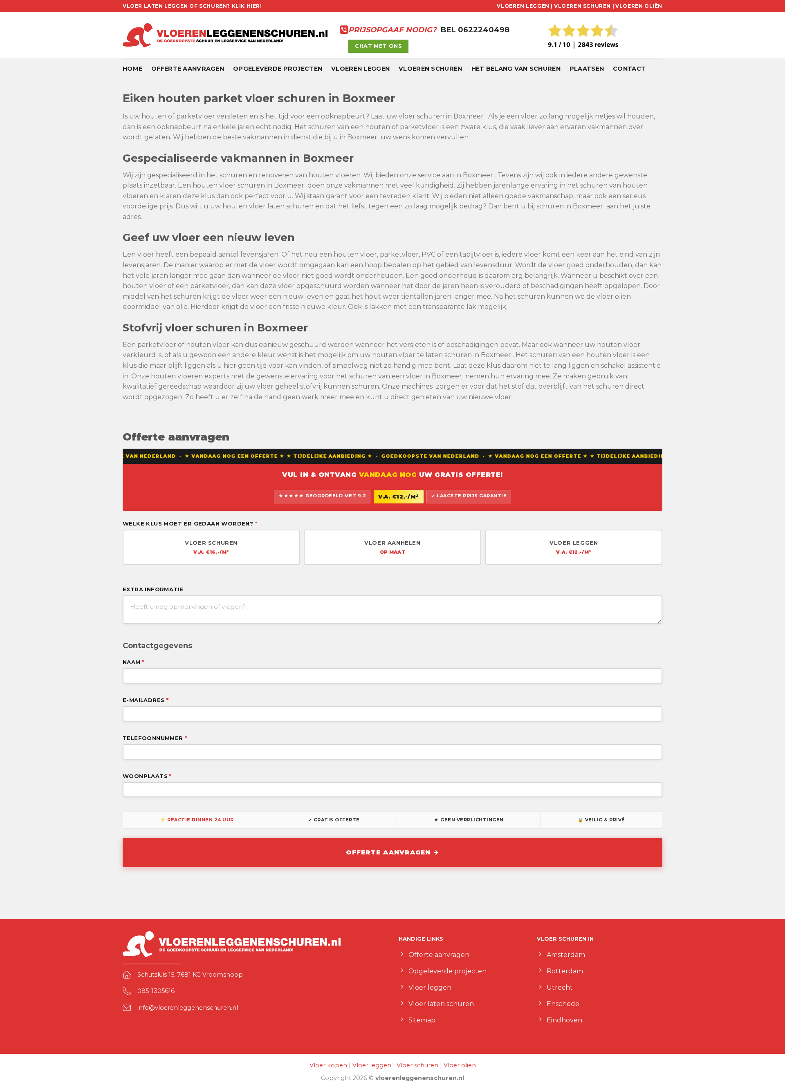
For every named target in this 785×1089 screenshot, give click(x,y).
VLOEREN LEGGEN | (525, 6)
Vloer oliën (460, 1065)
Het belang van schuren (516, 68)
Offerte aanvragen (187, 68)
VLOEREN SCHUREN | (584, 6)
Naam (133, 662)
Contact (629, 68)
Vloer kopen (328, 1065)
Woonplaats (147, 776)
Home (132, 68)
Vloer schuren (417, 1065)
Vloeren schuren (430, 68)
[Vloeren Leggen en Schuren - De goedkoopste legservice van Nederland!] (225, 35)
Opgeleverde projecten (277, 68)
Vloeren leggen (360, 68)
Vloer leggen (371, 1065)
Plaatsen (587, 68)
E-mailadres (145, 700)
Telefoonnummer (155, 738)
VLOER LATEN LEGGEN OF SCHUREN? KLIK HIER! (192, 6)
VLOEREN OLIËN (638, 6)
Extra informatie (153, 589)
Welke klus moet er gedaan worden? (190, 523)
